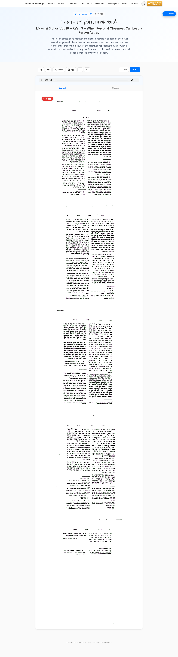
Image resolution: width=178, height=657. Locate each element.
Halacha (99, 3)
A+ (87, 70)
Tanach (50, 3)
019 (91, 14)
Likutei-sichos (81, 14)
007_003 (99, 14)
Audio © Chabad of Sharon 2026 (78, 642)
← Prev (124, 69)
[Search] (143, 3)
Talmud (73, 3)
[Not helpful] (48, 69)
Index (124, 3)
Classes (115, 88)
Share (60, 70)
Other (134, 3)
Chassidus (86, 3)
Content (62, 88)
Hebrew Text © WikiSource (102, 642)
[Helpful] (41, 69)
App (72, 70)
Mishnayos (113, 3)
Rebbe (61, 3)
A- (80, 70)
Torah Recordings (34, 3)
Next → (135, 69)
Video (48, 98)
